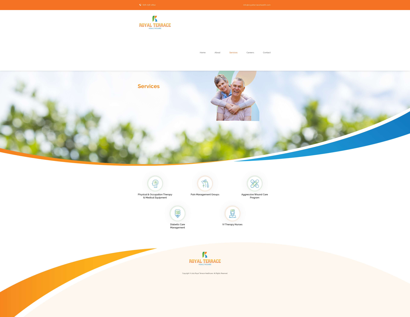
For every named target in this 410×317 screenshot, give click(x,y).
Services (233, 53)
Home (203, 53)
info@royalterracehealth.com (257, 5)
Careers (250, 53)
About (217, 53)
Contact (267, 53)
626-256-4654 (149, 5)
